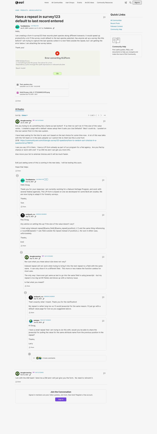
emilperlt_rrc (30, 214)
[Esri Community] (19, 2)
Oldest (24, 115)
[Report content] (104, 17)
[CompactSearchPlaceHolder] (130, 2)
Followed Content (117, 26)
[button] (57, 63)
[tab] (19, 109)
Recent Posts (115, 23)
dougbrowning (25, 120)
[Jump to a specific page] (104, 115)
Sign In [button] (60, 399)
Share (18, 101)
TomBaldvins (25, 26)
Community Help (116, 29)
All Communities (116, 20)
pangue (36, 320)
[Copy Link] (53, 28)
